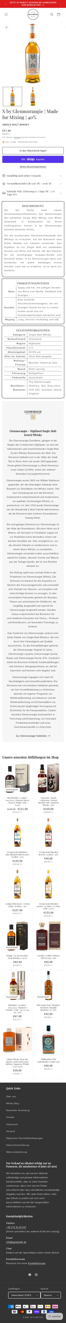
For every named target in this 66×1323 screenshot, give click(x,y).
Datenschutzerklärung (17, 1145)
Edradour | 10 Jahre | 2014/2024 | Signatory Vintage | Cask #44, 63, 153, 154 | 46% (17, 1009)
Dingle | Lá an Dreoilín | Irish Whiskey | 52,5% (17, 956)
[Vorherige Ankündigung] (5, 4)
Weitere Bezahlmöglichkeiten (33, 167)
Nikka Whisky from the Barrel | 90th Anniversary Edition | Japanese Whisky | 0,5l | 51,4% (17, 1063)
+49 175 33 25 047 (16, 1227)
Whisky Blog (12, 1103)
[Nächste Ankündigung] (60, 4)
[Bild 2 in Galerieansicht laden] (32, 96)
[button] (6, 14)
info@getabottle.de (16, 1242)
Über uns (11, 1096)
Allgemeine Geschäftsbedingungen (24, 1138)
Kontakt (10, 1117)
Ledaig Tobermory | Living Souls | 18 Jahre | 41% (18, 905)
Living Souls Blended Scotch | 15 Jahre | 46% (48, 853)
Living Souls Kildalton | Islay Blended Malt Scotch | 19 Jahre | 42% (17, 854)
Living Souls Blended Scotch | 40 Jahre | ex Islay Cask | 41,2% (48, 906)
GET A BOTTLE (36, 1317)
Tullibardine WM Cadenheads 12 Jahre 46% (48, 1060)
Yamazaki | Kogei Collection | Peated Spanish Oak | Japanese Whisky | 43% (48, 801)
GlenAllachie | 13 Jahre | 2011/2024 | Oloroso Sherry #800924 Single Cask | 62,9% (17, 801)
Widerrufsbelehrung (16, 1152)
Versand (17, 137)
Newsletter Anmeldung (18, 1110)
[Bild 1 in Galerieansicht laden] (12, 96)
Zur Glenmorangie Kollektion (31, 736)
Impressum (12, 1124)
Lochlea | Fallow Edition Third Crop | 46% (48, 956)
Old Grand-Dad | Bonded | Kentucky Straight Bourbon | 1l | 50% (48, 1007)
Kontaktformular (36, 1263)
